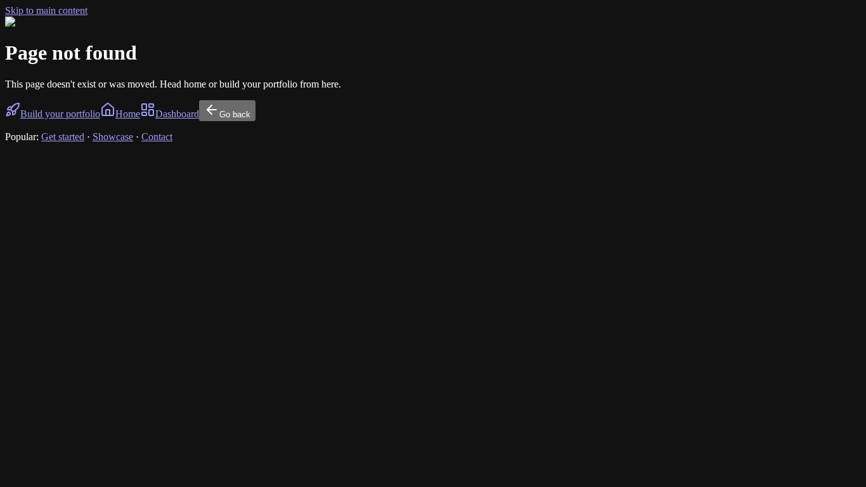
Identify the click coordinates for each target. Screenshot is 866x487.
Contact (156, 136)
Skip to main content (46, 10)
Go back (234, 114)
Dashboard (177, 113)
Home (127, 113)
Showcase (113, 136)
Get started (62, 136)
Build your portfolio (60, 113)
